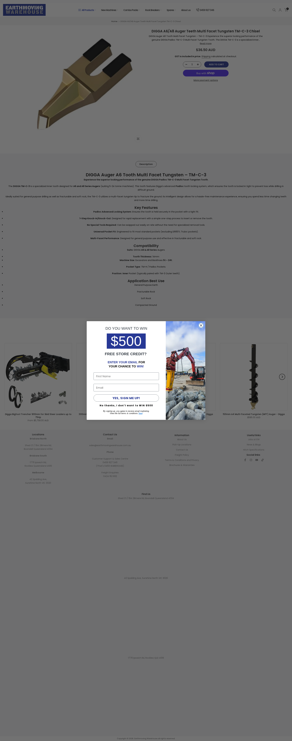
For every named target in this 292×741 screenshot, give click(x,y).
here (141, 413)
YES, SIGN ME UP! (126, 398)
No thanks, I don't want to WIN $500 (126, 405)
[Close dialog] (201, 325)
